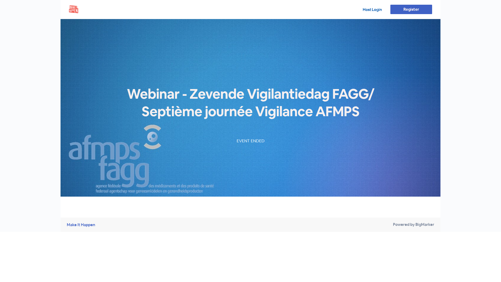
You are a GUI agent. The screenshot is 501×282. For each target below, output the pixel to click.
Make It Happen (81, 224)
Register (411, 9)
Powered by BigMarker (413, 224)
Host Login (372, 9)
